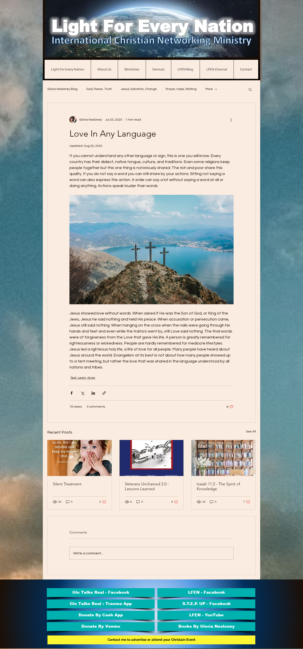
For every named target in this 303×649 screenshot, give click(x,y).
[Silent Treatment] (79, 458)
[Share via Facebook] (71, 393)
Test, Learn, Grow (82, 377)
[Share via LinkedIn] (93, 393)
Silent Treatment (67, 484)
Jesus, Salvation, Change (139, 89)
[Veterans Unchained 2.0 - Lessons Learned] (152, 458)
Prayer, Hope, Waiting (181, 89)
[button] (250, 89)
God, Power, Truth (99, 89)
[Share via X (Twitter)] (82, 393)
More (209, 89)
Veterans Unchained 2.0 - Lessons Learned (147, 486)
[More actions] (231, 119)
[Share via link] (104, 393)
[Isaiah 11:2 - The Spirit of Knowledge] (223, 458)
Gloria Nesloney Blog (62, 89)
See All (251, 431)
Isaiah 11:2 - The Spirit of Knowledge (218, 486)
